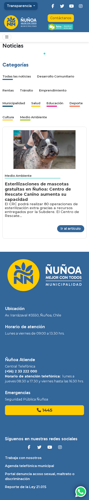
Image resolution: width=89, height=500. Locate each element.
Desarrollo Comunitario (55, 76)
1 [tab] (44, 54)
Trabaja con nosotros (23, 458)
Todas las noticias (16, 76)
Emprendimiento (52, 90)
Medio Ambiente (33, 117)
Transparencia (19, 6)
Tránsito (26, 90)
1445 (46, 410)
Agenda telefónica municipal (29, 466)
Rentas (8, 90)
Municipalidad (13, 103)
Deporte (76, 103)
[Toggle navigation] (6, 37)
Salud (35, 103)
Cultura (8, 117)
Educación (55, 103)
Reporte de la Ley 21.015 (25, 487)
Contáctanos (60, 18)
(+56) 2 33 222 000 (21, 371)
